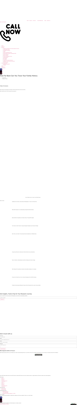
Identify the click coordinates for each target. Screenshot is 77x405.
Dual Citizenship (5, 62)
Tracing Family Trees (6, 49)
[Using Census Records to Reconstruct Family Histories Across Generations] (6, 255)
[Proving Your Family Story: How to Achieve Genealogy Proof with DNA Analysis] (6, 281)
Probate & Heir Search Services (8, 60)
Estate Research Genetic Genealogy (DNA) (9, 53)
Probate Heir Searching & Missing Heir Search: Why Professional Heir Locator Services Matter (26, 285)
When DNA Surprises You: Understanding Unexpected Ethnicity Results (23, 209)
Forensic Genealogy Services (7, 56)
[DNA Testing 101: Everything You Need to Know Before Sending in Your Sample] (6, 273)
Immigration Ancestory (6, 50)
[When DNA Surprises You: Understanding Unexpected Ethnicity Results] (6, 213)
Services (3, 47)
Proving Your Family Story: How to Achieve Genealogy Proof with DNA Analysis (24, 277)
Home (2, 45)
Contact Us (3, 381)
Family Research (5, 57)
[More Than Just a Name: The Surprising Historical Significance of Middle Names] (6, 242)
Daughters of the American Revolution (9, 61)
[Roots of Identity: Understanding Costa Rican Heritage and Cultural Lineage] (6, 264)
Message (1, 343)
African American (5, 54)
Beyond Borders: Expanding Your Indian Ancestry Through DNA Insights (23, 217)
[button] (38, 43)
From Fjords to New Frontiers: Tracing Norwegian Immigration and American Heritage (25, 225)
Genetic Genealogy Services (7, 52)
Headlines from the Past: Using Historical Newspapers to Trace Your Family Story (24, 201)
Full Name (1, 335)
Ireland (4, 51)
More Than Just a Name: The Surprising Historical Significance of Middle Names (24, 233)
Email (1, 338)
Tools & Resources (4, 380)
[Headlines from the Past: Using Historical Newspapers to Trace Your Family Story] (6, 205)
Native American (5, 55)
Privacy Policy (4, 388)
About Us (3, 46)
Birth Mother (5, 58)
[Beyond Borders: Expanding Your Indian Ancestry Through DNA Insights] (6, 221)
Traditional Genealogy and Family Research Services (11, 48)
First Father (5, 59)
